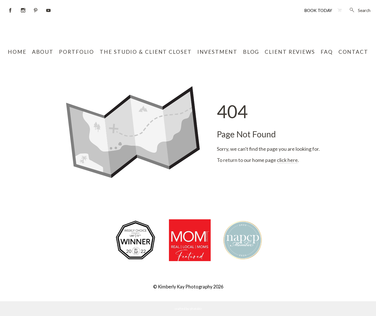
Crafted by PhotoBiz (188, 308)
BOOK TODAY (318, 10)
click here (287, 160)
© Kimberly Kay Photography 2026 (188, 286)
